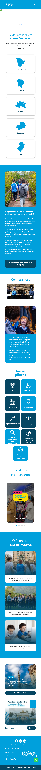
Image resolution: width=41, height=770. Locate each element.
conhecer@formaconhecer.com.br (20, 745)
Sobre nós (9, 752)
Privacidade (10, 759)
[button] (19, 24)
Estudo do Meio (11, 749)
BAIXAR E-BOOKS (20, 693)
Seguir (31, 728)
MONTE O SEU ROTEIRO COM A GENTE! (20, 264)
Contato (8, 755)
